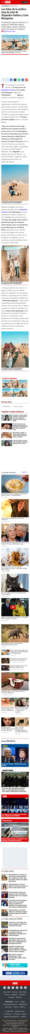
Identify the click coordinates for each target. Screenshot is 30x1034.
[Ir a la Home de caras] (7, 3)
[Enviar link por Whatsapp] (19, 80)
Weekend (14, 995)
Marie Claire (23, 992)
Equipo (24, 1014)
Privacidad (17, 1014)
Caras (16, 1002)
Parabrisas (22, 995)
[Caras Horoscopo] (15, 975)
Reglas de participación (11, 1017)
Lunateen (11, 997)
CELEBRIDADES (5, 6)
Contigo (22, 1002)
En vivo (26, 2)
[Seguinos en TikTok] (17, 987)
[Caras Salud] (15, 967)
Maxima (22, 1007)
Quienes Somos (20, 1011)
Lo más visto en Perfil (11, 918)
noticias (15, 746)
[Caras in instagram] (4, 987)
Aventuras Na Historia (10, 1004)
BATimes (19, 997)
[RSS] (21, 987)
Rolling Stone (23, 1004)
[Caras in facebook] (9, 987)
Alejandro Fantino (18, 406)
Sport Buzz (8, 1007)
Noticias (15, 992)
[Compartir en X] (15, 80)
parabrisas (15, 821)
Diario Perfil (7, 992)
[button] (15, 45)
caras (15, 796)
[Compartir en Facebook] (11, 80)
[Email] (26, 80)
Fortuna (7, 995)
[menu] (2, 2)
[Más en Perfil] (11, 741)
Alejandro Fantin (7, 90)
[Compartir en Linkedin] (23, 80)
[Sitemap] (25, 987)
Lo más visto (7, 871)
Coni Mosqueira (6, 406)
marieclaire (15, 770)
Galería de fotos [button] (9, 31)
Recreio (16, 1007)
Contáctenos (8, 1014)
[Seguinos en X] (13, 987)
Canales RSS (9, 1011)
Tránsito (23, 1017)
